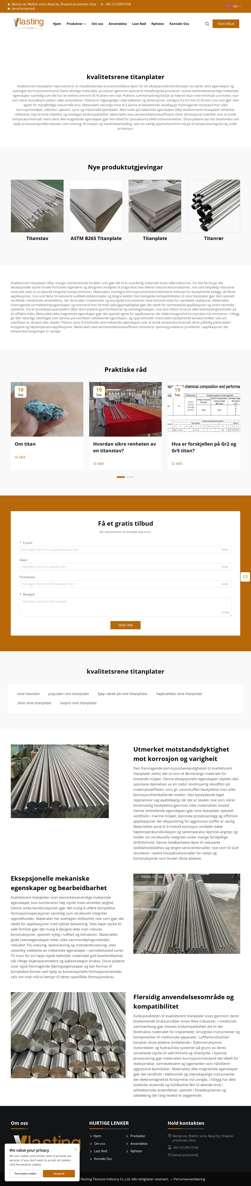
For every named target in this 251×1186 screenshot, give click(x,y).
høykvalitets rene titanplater (179, 693)
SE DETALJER (37, 206)
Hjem (57, 24)
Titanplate (155, 238)
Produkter (75, 24)
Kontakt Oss (179, 24)
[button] (121, 477)
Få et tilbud (225, 23)
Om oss (97, 24)
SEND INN (125, 625)
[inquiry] (245, 577)
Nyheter (157, 24)
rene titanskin (28, 693)
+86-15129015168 (117, 4)
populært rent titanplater (68, 693)
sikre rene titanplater (34, 703)
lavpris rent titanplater (78, 703)
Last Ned (139, 24)
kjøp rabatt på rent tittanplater (123, 693)
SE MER (20, 457)
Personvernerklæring (189, 1179)
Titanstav (37, 238)
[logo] (28, 23)
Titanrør (214, 238)
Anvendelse (118, 24)
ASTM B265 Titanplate (96, 238)
